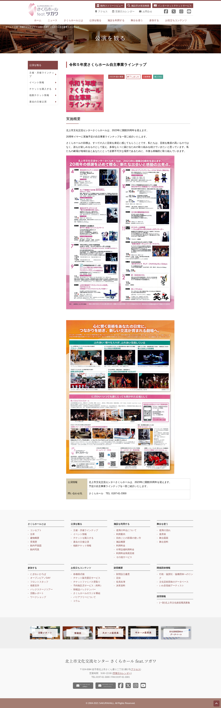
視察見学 (34, 585)
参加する (154, 20)
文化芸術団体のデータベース (174, 581)
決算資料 (120, 585)
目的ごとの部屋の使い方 (128, 538)
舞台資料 (163, 542)
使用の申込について (126, 530)
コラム (76, 601)
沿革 (32, 534)
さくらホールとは (73, 20)
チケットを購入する (40, 89)
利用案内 (120, 534)
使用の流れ (164, 530)
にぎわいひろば (38, 574)
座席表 (162, 534)
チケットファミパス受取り (86, 581)
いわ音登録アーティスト (171, 585)
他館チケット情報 (39, 95)
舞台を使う (137, 20)
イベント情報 (36, 82)
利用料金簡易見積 (125, 553)
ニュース (52, 20)
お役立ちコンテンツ (176, 20)
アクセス (135, 669)
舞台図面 (163, 538)
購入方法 (158, 77)
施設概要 (120, 542)
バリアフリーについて (84, 597)
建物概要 (34, 538)
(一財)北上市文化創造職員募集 (174, 602)
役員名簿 (120, 581)
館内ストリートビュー (111, 5)
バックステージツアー (41, 589)
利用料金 (120, 545)
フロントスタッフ (39, 581)
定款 (118, 578)
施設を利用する (116, 20)
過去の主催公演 (38, 101)
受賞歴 (33, 542)
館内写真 (34, 549)
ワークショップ (38, 597)
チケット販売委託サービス (86, 578)
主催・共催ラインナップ (41, 74)
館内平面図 (35, 545)
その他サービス (124, 557)
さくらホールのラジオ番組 (86, 593)
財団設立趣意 (123, 574)
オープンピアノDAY (40, 578)
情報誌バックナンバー (84, 589)
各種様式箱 (78, 574)
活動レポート (37, 593)
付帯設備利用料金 (125, 549)
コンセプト (35, 530)
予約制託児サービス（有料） (88, 585)
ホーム (37, 20)
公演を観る (95, 20)
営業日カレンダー (122, 673)
